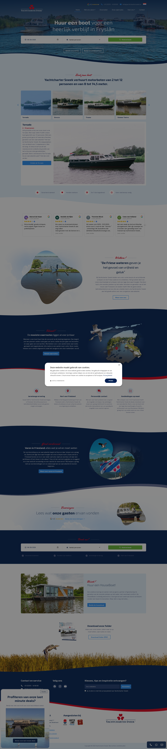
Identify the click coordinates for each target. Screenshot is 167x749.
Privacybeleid (107, 375)
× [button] (119, 365)
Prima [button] (111, 381)
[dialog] (83, 374)
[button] (57, 381)
